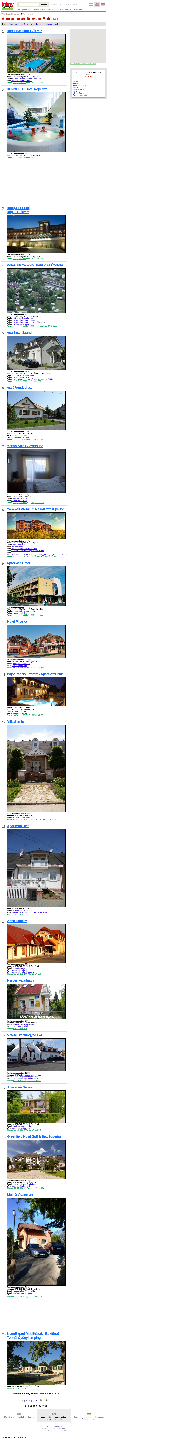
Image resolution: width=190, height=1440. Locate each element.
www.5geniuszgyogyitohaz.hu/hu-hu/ (25, 1079)
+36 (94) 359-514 (37, 974)
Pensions (76, 83)
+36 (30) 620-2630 (20, 819)
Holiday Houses (79, 89)
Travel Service (35, 24)
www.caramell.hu (17, 547)
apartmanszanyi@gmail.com (23, 375)
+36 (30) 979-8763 (20, 381)
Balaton (62, 4)
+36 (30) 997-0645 (20, 715)
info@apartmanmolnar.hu (22, 1293)
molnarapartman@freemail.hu (24, 1291)
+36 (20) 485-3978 (20, 1029)
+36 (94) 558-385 (34, 1130)
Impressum (58, 1427)
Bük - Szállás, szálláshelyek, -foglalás (19, 1417)
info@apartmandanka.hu (22, 1126)
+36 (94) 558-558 (19, 259)
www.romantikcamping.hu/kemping (24, 320)
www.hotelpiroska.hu (19, 666)
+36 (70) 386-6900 (20, 1130)
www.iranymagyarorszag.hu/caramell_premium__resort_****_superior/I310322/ (37, 555)
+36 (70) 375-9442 (20, 1297)
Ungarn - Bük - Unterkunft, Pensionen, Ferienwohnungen (88, 1418)
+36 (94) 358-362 (36, 326)
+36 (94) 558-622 (19, 615)
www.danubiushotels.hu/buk (21, 81)
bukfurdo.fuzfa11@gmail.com (23, 1025)
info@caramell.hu (18, 545)
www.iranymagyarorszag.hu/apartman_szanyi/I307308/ (32, 379)
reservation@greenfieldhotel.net (25, 1184)
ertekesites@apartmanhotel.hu (23, 611)
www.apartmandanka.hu (21, 1128)
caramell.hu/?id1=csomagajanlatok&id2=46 (27, 551)
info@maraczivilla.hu (20, 499)
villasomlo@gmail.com (21, 817)
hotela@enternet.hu (20, 968)
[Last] (46, 1401)
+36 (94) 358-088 (36, 615)
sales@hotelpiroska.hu (21, 664)
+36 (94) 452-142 (19, 1081)
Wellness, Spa (21, 24)
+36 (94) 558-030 (19, 557)
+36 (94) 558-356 (19, 1388)
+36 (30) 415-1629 (20, 503)
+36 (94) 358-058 (19, 157)
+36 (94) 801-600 (19, 1188)
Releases (49, 1427)
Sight (11, 24)
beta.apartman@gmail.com (23, 910)
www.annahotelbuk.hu (20, 970)
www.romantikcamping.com (21, 324)
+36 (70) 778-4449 (35, 1297)
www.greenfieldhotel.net (21, 1186)
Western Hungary (11, 14)
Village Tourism (79, 93)
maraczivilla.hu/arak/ (19, 501)
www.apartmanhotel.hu (20, 613)
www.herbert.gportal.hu (20, 1027)
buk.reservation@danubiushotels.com (26, 79)
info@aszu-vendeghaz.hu (22, 435)
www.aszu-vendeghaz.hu (20, 437)
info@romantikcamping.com (22, 318)
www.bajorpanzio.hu (19, 713)
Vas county (28, 14)
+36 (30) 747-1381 (35, 819)
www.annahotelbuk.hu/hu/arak (23, 972)
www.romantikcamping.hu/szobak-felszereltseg (29, 322)
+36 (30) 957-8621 (34, 1081)
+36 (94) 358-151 (52, 819)
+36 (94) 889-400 (19, 83)
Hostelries (77, 91)
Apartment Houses (80, 85)
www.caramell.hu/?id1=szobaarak (24, 549)
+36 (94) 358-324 (37, 715)
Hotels (75, 81)
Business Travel (51, 24)
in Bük (56, 1393)
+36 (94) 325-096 (17, 914)
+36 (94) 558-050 (19, 326)
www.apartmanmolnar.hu (21, 1295)
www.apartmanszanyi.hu (20, 377)
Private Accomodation (81, 95)
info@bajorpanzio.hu (20, 711)
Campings (77, 87)
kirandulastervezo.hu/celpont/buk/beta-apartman (30, 912)
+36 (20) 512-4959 (20, 439)
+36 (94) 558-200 (19, 668)
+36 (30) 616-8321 (34, 557)
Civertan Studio (60, 1429)
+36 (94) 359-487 (37, 503)
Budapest (69, 4)
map (55, 19)
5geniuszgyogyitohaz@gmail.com (25, 1077)
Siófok (75, 4)
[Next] (41, 1401)
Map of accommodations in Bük (83, 64)
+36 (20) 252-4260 (20, 974)
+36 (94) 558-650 (34, 381)
